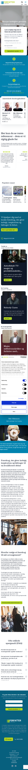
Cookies (14, 760)
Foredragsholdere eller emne (11, 40)
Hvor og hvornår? (8, 45)
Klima (15, 198)
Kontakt (9, 739)
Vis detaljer (21, 398)
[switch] (24, 385)
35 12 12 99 (19, 739)
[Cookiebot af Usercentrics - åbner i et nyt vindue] (20, 357)
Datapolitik (14, 762)
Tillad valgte (14, 407)
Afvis (14, 411)
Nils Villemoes (17, 113)
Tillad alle (14, 402)
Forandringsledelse (8, 198)
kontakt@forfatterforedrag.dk (14, 757)
